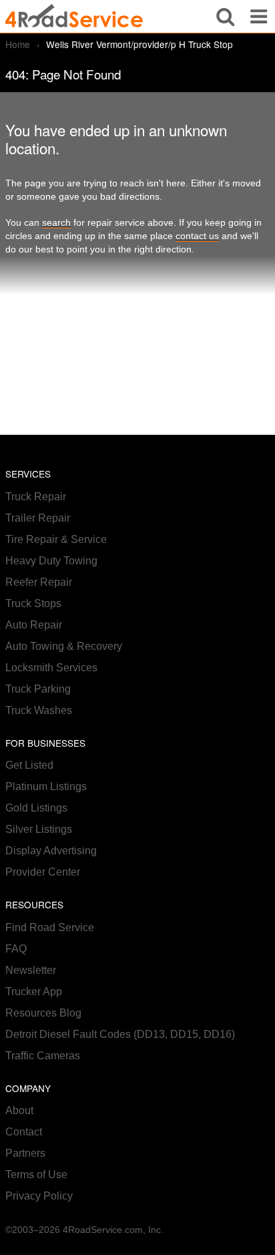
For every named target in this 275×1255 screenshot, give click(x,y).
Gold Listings (36, 808)
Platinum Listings (46, 786)
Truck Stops (33, 603)
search (56, 223)
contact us (197, 236)
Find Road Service (49, 927)
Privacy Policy (39, 1196)
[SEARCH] (225, 16)
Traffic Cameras (42, 1055)
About (19, 1110)
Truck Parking (38, 689)
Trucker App (33, 991)
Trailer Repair (37, 518)
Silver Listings (38, 829)
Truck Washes (38, 710)
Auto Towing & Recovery (63, 646)
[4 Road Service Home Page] (74, 16)
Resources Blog (43, 1013)
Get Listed (29, 765)
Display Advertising (51, 850)
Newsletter (30, 970)
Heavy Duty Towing (51, 560)
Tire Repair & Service (56, 539)
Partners (25, 1153)
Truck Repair (35, 496)
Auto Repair (33, 625)
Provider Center (42, 872)
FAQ (16, 948)
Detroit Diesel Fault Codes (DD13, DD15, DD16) (120, 1034)
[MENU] (258, 16)
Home (17, 44)
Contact (23, 1131)
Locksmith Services (51, 667)
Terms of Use (36, 1174)
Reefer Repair (38, 582)
